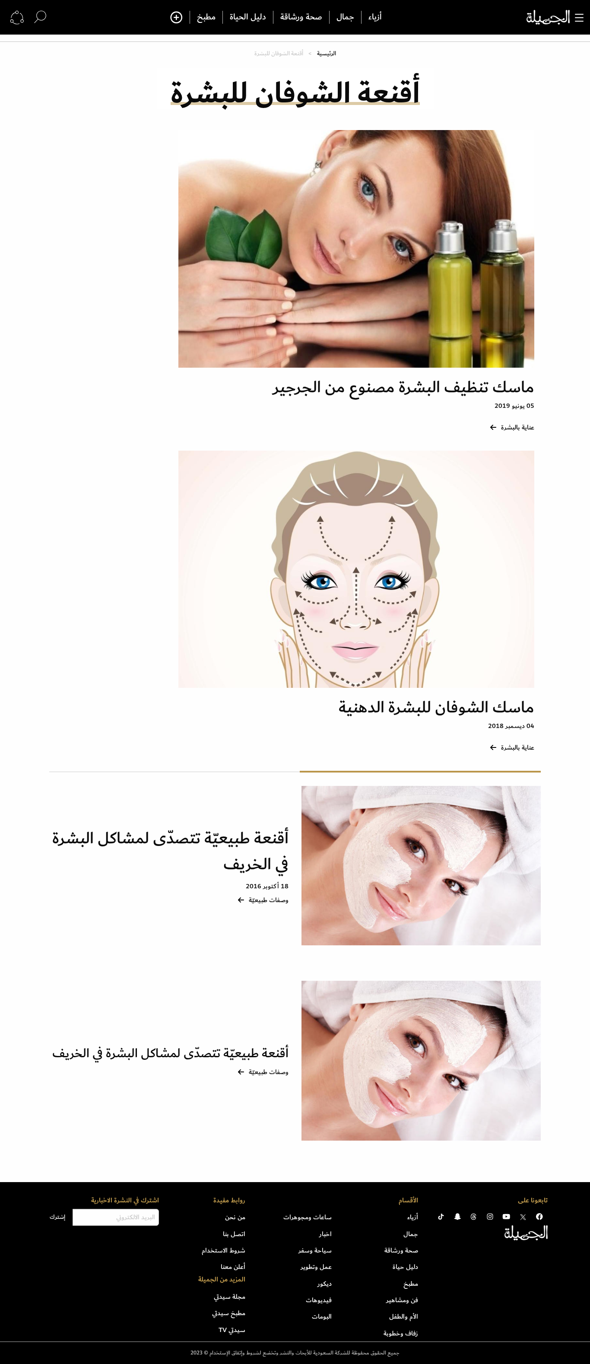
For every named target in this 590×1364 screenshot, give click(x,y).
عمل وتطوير (316, 1266)
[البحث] (40, 17)
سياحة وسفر (315, 1250)
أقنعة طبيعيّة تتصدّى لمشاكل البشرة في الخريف (170, 851)
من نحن (235, 1217)
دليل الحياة (248, 17)
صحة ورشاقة (301, 17)
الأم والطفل (403, 1316)
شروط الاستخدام (223, 1250)
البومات (322, 1316)
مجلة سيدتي (229, 1296)
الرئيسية (326, 53)
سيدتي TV (232, 1329)
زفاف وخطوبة (401, 1333)
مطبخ (206, 17)
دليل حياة (405, 1266)
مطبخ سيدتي (228, 1313)
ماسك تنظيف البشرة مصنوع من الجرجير (403, 387)
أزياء (375, 17)
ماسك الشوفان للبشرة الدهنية (436, 707)
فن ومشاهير (402, 1300)
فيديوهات (319, 1300)
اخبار (325, 1234)
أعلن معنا (233, 1266)
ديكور (324, 1283)
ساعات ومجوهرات (307, 1217)
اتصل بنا (234, 1234)
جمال (345, 17)
